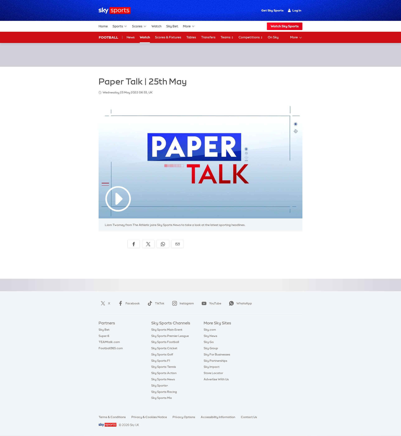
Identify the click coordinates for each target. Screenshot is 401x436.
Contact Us (249, 417)
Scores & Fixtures (168, 37)
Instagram (187, 303)
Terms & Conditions (112, 417)
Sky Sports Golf (162, 354)
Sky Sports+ (159, 385)
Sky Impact (212, 366)
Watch (156, 26)
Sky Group (211, 348)
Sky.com (210, 329)
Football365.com (111, 348)
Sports (118, 26)
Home (103, 26)
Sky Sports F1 (160, 360)
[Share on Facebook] (133, 244)
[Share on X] (148, 244)
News (131, 37)
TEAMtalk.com (109, 341)
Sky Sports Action (163, 373)
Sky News (210, 335)
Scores (137, 26)
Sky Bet (172, 26)
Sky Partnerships (215, 360)
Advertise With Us (216, 379)
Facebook (133, 303)
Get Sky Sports (272, 10)
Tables (191, 37)
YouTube (215, 303)
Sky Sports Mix (161, 397)
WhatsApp (244, 303)
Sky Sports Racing (164, 391)
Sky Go (209, 341)
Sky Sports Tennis (163, 366)
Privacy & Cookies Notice (149, 417)
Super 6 (104, 335)
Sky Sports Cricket (164, 348)
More (187, 26)
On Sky (273, 37)
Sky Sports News (163, 379)
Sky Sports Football (165, 341)
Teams (226, 37)
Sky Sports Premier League (170, 335)
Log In (296, 10)
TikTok (159, 303)
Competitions (249, 37)
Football (108, 37)
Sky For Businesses (217, 354)
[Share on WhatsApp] (163, 244)
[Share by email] (177, 244)
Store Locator (213, 373)
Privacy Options (184, 417)
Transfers (208, 37)
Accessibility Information (218, 417)
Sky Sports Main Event (166, 329)
